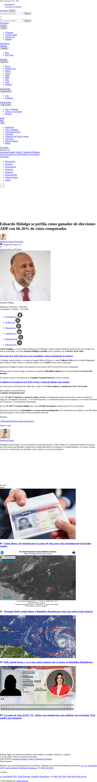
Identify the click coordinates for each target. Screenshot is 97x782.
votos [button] (32, 421)
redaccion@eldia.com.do (77, 776)
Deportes (3, 59)
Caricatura (9, 139)
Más (1, 120)
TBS (7, 80)
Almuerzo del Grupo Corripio (17, 136)
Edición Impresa (11, 141)
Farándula (9, 98)
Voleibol (8, 84)
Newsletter (4, 147)
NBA (7, 78)
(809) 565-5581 (47, 768)
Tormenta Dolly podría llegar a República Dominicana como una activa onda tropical (48, 611)
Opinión (3, 25)
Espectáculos (5, 89)
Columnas (9, 32)
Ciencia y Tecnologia (13, 111)
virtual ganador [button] (24, 421)
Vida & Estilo (5, 102)
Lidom (7, 73)
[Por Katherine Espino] (3, 239)
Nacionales (4, 23)
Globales (3, 46)
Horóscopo (9, 127)
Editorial (8, 39)
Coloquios (9, 134)
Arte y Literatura (11, 109)
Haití (7, 53)
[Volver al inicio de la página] (2, 185)
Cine (7, 96)
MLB (7, 75)
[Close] (1, 18)
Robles (8, 143)
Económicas (5, 43)
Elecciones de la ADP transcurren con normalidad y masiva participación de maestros (36, 356)
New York (9, 55)
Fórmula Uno (10, 68)
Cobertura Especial (12, 132)
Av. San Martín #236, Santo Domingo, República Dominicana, (25, 776)
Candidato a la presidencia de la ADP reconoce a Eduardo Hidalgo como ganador (35, 382)
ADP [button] (2, 421)
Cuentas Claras (11, 35)
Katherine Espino (7, 242)
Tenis (7, 82)
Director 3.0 (10, 37)
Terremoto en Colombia (13, 7)
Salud (2, 118)
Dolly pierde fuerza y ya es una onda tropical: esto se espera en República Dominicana (48, 662)
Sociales (8, 114)
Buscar (27, 13)
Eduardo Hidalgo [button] (11, 421)
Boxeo (7, 66)
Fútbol (7, 71)
